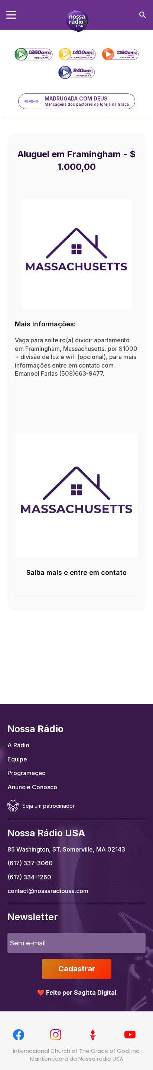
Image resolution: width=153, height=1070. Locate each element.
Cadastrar (76, 968)
